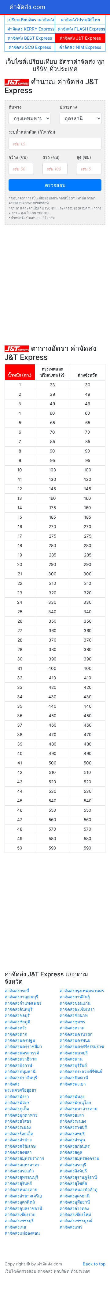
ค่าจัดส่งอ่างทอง (74, 1208)
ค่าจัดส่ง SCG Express (30, 47)
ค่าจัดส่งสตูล (71, 1152)
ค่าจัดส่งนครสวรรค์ (22, 1052)
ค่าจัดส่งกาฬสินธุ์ (75, 996)
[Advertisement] (55, 284)
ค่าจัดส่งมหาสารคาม (78, 1108)
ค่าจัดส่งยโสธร (18, 1121)
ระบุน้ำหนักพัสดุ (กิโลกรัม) (32, 132)
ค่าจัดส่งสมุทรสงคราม (79, 1158)
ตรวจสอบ (55, 185)
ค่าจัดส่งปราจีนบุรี (21, 1077)
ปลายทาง (68, 107)
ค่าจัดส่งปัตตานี (74, 1077)
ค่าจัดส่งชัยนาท (74, 1015)
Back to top (94, 1263)
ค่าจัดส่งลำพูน (72, 1139)
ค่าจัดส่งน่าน (71, 1059)
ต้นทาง (15, 107)
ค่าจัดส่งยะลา (72, 1115)
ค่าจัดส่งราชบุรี (73, 1127)
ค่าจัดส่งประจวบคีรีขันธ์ (81, 1071)
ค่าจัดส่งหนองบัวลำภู (78, 1189)
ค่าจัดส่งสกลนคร (75, 1146)
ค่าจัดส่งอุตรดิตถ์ (20, 1202)
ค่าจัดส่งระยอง (18, 1127)
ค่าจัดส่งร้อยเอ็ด (19, 1133)
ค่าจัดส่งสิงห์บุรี (73, 1170)
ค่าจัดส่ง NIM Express (80, 47)
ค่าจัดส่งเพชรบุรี (19, 1220)
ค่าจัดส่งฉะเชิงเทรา (77, 1009)
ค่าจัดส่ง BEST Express (30, 38)
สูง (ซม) (84, 157)
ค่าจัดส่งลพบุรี (72, 1133)
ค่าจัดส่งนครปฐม (20, 1040)
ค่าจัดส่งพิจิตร (17, 1102)
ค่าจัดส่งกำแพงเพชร (23, 1003)
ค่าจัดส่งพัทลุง (72, 1096)
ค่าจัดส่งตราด (72, 1027)
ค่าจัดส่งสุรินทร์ (18, 1183)
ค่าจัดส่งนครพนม (75, 1040)
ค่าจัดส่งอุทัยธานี (75, 1202)
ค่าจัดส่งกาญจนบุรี (21, 996)
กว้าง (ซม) (18, 157)
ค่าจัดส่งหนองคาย (21, 1189)
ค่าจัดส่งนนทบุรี (74, 1052)
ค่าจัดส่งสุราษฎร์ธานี (78, 1177)
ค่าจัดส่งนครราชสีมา (23, 1046)
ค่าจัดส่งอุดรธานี (75, 1195)
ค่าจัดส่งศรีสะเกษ (20, 1146)
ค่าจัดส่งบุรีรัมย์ (73, 1065)
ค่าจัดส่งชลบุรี (17, 1015)
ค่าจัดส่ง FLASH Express (81, 28)
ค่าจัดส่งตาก (16, 1034)
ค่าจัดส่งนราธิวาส (21, 1059)
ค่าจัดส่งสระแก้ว (19, 1170)
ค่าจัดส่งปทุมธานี (20, 1071)
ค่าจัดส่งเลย (15, 1227)
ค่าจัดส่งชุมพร (72, 1021)
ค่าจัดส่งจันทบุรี (18, 1009)
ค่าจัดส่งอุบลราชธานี (23, 1208)
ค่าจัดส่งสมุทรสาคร (22, 1164)
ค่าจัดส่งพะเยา (73, 1084)
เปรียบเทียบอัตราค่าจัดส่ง (30, 19)
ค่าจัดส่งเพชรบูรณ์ (76, 1220)
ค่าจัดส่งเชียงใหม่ (75, 1214)
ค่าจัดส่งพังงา (17, 1096)
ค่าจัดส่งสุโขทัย (73, 1183)
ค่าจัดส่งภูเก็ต (17, 1108)
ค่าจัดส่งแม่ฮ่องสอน (22, 1233)
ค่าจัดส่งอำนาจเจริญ (23, 1195)
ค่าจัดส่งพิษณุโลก (75, 1102)
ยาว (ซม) (51, 157)
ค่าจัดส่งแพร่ (71, 1227)
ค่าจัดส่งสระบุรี (73, 1164)
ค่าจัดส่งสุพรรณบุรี (21, 1177)
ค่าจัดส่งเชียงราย (20, 1214)
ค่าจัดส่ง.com (27, 7)
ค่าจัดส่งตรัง (16, 1027)
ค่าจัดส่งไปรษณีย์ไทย (80, 19)
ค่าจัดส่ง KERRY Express (30, 28)
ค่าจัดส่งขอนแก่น (75, 1003)
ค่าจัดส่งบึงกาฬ (18, 1065)
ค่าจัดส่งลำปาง (18, 1139)
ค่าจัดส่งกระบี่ (17, 990)
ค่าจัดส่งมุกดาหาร (21, 1115)
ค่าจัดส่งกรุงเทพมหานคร (82, 990)
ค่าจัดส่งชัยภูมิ (17, 1021)
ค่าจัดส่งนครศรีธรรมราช (82, 1046)
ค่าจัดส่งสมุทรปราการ (24, 1158)
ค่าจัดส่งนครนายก (76, 1034)
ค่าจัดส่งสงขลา (18, 1152)
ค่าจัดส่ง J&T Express (80, 38)
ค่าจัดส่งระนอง (73, 1121)
